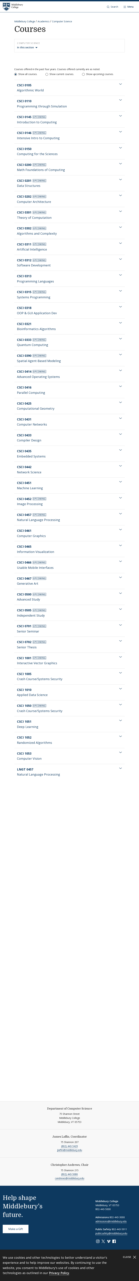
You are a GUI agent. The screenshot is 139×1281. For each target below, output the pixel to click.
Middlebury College (24, 21)
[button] (112, 6)
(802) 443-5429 (69, 1146)
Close (127, 1257)
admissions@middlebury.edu (111, 1221)
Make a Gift (15, 1229)
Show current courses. (61, 74)
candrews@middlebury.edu (69, 1178)
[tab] (69, 88)
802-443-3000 (117, 1217)
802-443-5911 (119, 1229)
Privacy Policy (59, 1273)
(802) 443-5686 (69, 1174)
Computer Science (62, 21)
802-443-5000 (103, 1209)
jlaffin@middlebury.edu (69, 1150)
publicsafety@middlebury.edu (111, 1233)
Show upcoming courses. (100, 74)
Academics (43, 21)
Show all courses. (27, 74)
